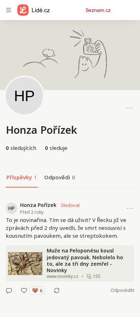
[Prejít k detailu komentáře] (9, 290)
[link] (70, 247)
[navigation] (8, 10)
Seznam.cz (98, 10)
